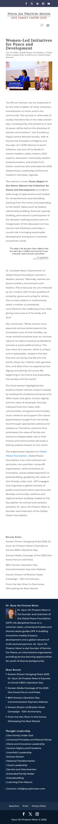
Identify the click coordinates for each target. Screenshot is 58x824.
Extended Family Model (20, 773)
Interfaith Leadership (19, 752)
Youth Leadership (17, 765)
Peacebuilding (15, 778)
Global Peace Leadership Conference (29, 53)
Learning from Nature (19, 782)
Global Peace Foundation (32, 52)
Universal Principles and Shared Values (29, 739)
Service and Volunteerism (21, 769)
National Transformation (21, 761)
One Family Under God (20, 735)
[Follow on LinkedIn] (37, 3)
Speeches (14, 806)
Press (25, 806)
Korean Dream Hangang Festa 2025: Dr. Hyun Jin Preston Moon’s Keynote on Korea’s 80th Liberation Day (29, 545)
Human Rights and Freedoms (24, 748)
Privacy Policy (39, 806)
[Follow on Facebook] (26, 3)
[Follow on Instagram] (43, 3)
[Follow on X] (32, 3)
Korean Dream (15, 756)
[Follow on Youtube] (48, 3)
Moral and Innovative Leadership (26, 744)
